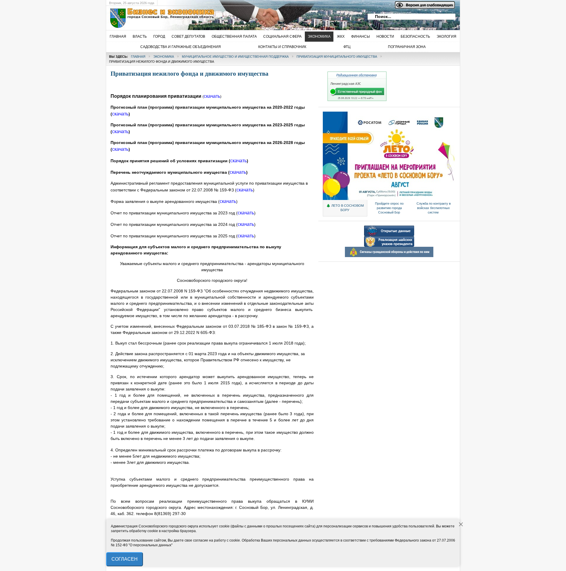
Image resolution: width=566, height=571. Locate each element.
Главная (138, 56)
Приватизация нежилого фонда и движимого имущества (190, 73)
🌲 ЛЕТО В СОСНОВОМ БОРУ (345, 208)
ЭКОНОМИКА (163, 56)
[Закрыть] (461, 524)
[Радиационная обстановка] (357, 100)
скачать (120, 149)
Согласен (124, 559)
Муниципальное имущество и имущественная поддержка (235, 56)
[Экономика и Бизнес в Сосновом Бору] (202, 18)
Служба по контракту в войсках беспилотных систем (434, 208)
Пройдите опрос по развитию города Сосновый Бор (389, 208)
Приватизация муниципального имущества (337, 56)
